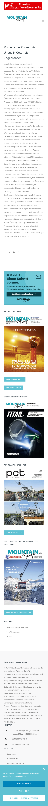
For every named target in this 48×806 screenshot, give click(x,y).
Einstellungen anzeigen (24, 798)
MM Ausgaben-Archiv (14, 379)
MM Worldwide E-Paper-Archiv (18, 612)
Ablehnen (24, 791)
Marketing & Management (17, 627)
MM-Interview (14, 632)
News (9, 636)
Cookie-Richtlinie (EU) (15, 763)
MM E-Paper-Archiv (13, 388)
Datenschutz (12, 759)
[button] (44, 768)
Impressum (11, 754)
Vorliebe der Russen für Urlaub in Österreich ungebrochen (19, 53)
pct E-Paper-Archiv (14, 533)
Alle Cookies (24, 784)
